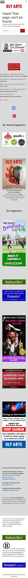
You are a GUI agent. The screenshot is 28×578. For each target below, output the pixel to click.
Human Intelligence (17, 552)
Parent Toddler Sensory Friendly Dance (10, 96)
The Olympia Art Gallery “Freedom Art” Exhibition (13, 76)
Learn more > (21, 556)
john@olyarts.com (7, 477)
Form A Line (3, 81)
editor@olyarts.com (7, 484)
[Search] (22, 30)
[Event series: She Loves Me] (25, 84)
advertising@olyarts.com (8, 479)
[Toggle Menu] (2, 1)
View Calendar (4, 100)
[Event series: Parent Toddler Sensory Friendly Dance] (13, 94)
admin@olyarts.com (13, 490)
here (21, 194)
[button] (26, 1)
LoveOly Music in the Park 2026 (8, 91)
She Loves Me (3, 86)
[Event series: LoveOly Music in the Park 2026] (26, 89)
